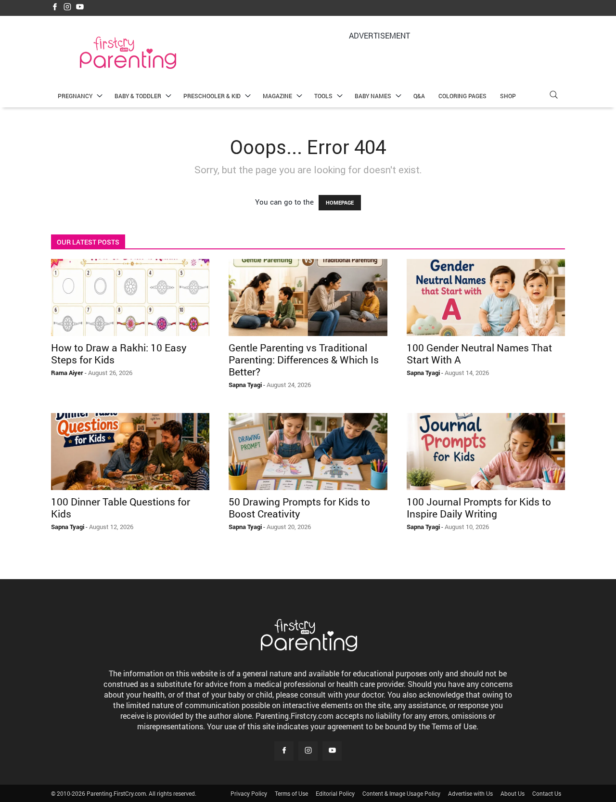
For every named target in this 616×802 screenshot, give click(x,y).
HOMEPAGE (340, 202)
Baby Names (373, 96)
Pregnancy (75, 96)
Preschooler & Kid (212, 96)
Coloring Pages (462, 96)
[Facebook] (55, 7)
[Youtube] (80, 7)
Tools (323, 96)
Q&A (419, 96)
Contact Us (546, 793)
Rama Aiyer (67, 372)
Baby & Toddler (138, 96)
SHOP (508, 96)
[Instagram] (67, 7)
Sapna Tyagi (245, 384)
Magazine (277, 96)
